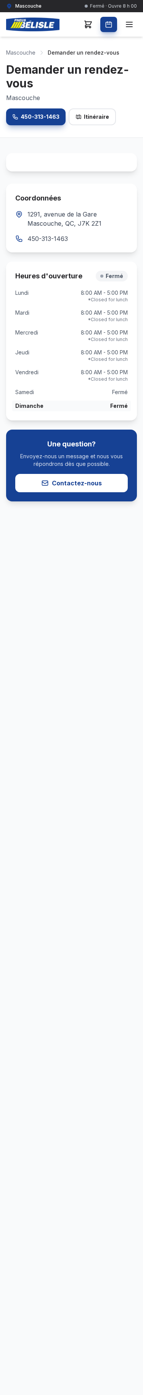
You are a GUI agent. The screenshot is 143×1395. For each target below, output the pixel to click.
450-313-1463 (40, 116)
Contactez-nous (77, 483)
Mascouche (20, 52)
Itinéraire (96, 116)
